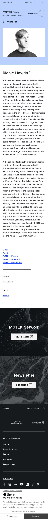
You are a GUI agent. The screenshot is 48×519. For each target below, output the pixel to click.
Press (6, 454)
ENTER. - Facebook (11, 259)
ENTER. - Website (11, 256)
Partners (6, 408)
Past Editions (10, 449)
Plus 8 (5, 253)
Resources (9, 464)
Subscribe (8, 478)
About (6, 444)
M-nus (5, 249)
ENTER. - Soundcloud (12, 262)
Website (6, 296)
